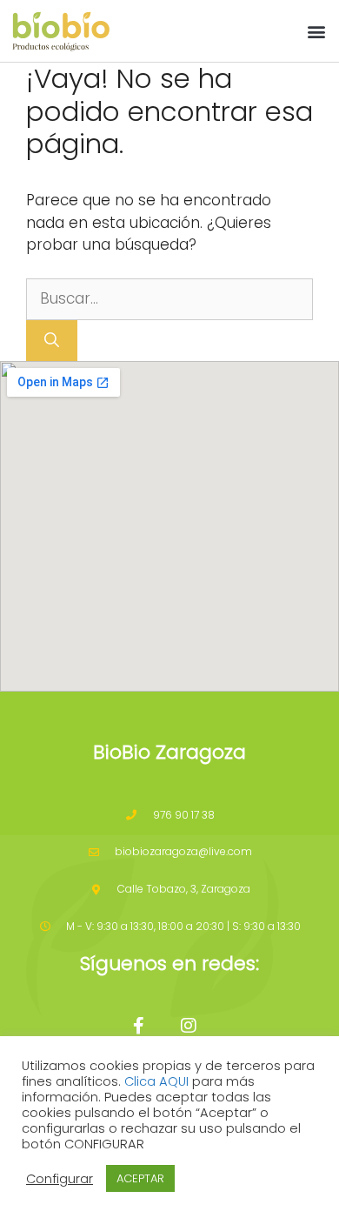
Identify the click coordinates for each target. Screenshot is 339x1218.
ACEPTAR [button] (140, 1178)
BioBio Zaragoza (169, 752)
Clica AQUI (156, 1081)
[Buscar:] (169, 298)
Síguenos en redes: (169, 963)
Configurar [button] (59, 1179)
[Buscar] (51, 341)
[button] (316, 31)
